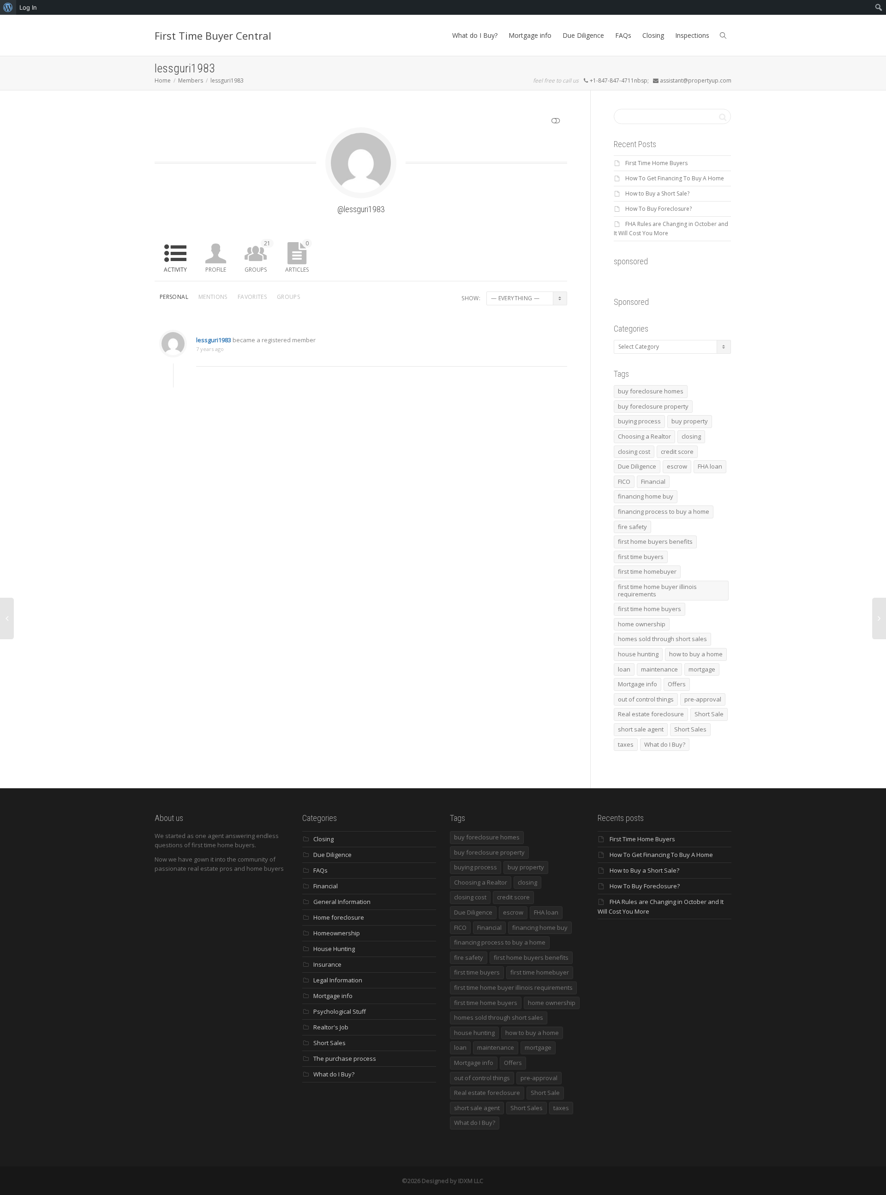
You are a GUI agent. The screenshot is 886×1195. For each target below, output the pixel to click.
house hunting (638, 654)
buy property (689, 421)
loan (624, 669)
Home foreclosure (338, 917)
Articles (297, 256)
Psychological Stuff (339, 1011)
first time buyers (641, 557)
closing (691, 436)
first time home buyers (649, 609)
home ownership (641, 624)
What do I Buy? (474, 35)
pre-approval (702, 699)
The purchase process (344, 1058)
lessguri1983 (213, 340)
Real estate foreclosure (651, 714)
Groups (257, 256)
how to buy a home (696, 654)
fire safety (632, 527)
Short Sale (709, 714)
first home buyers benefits (655, 541)
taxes (626, 744)
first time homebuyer (647, 571)
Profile (215, 269)
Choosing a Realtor (644, 436)
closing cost (634, 451)
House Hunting (334, 949)
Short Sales (690, 729)
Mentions (212, 297)
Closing (653, 35)
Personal (174, 297)
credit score (677, 451)
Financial (653, 481)
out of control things (646, 699)
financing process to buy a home (663, 511)
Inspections (692, 35)
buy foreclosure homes (650, 391)
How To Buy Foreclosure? (658, 209)
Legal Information (337, 980)
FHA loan (710, 466)
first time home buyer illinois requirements (657, 590)
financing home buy (645, 496)
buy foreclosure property (653, 406)
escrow (677, 466)
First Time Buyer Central (213, 35)
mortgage (701, 669)
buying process (639, 421)
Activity (175, 269)
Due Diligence (583, 35)
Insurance (327, 964)
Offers (677, 684)
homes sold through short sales (662, 639)
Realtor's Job (330, 1027)
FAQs (623, 35)
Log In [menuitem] (28, 7)
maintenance (659, 669)
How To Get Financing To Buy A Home (674, 178)
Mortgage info (530, 35)
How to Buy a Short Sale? (657, 193)
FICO (624, 481)
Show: (470, 298)
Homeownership (336, 933)
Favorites (252, 297)
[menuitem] (8, 7)
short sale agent (641, 729)
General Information (342, 902)
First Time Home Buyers (656, 163)
